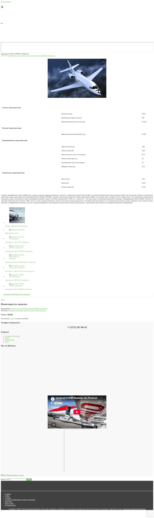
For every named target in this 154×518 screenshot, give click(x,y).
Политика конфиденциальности (134, 509)
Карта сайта (9, 36)
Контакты (8, 34)
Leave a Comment (33, 12)
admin (10, 12)
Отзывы (8, 30)
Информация (9, 340)
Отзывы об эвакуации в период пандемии (20, 32)
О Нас (7, 28)
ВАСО (7, 338)
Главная (8, 26)
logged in (13, 318)
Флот (3, 300)
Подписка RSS (10, 37)
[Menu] (2, 23)
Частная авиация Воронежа (10, 15)
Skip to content (6, 2)
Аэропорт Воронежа (12, 336)
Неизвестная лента (15, 475)
